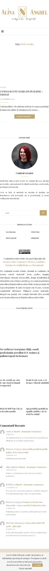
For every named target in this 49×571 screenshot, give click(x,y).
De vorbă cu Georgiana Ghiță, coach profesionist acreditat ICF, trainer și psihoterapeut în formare (19, 352)
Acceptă (37, 565)
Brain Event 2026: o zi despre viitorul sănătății (37, 381)
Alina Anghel (11, 467)
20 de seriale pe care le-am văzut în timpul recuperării (10, 383)
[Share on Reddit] (27, 122)
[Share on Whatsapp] (30, 122)
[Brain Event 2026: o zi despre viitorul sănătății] (37, 369)
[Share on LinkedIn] (24, 122)
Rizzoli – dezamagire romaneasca (27, 431)
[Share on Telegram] (33, 122)
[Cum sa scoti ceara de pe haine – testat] (24, 66)
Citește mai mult (23, 116)
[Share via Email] (35, 122)
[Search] (46, 31)
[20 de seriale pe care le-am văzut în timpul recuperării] (11, 369)
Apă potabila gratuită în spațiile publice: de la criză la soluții (37, 411)
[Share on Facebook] (16, 122)
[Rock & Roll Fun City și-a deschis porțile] (11, 397)
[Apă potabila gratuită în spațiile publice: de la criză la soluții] (37, 397)
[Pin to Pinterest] (22, 122)
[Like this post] (13, 122)
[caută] (43, 213)
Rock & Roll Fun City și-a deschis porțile (11, 410)
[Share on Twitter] (19, 122)
